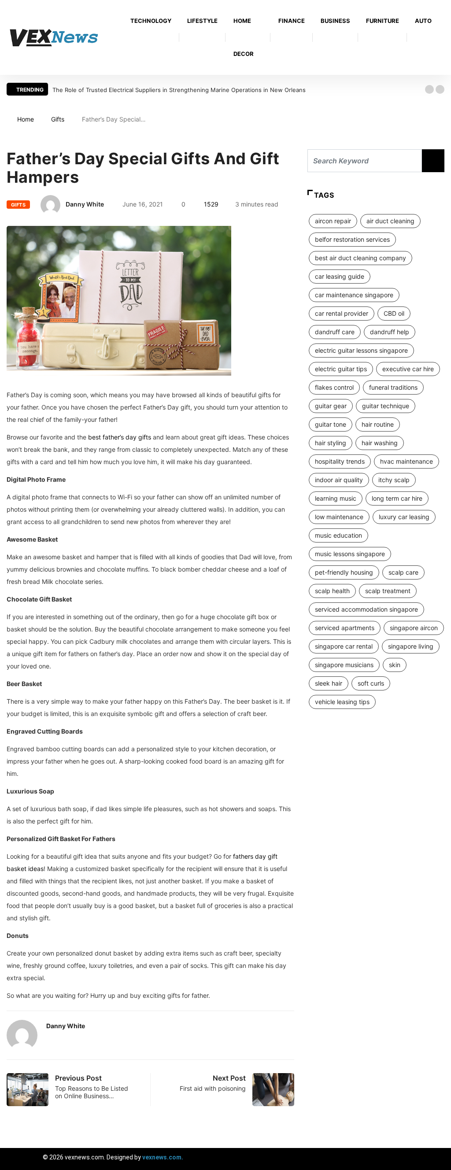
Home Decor (243, 37)
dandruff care (335, 332)
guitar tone (330, 424)
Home (25, 119)
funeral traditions (393, 387)
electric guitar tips (341, 369)
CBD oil (394, 313)
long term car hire (397, 498)
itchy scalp (394, 480)
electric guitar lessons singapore (361, 350)
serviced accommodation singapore (366, 609)
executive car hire (408, 369)
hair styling (330, 443)
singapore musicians (344, 664)
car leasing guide (339, 276)
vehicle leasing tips (342, 701)
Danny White (85, 204)
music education (338, 535)
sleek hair (328, 683)
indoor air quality (339, 480)
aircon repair (333, 221)
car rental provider (341, 313)
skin (394, 664)
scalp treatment (387, 590)
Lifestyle (202, 20)
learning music (335, 498)
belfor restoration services (352, 239)
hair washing (380, 443)
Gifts (57, 119)
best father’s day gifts (119, 437)
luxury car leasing (404, 516)
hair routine (378, 424)
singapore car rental (344, 646)
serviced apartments (344, 627)
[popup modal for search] (442, 37)
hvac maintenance (406, 461)
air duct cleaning (390, 221)
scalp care (403, 572)
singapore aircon (414, 627)
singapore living (410, 646)
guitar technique (385, 406)
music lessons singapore (350, 553)
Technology (150, 20)
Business (335, 20)
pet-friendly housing (344, 572)
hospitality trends (340, 461)
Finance (291, 20)
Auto (423, 20)
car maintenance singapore (354, 295)
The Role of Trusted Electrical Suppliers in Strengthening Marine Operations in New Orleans (179, 89)
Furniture (382, 20)
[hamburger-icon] (437, 1158)
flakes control (334, 387)
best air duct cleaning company (360, 258)
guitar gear (331, 406)
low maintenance (339, 516)
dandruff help (389, 332)
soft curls (371, 683)
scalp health (332, 590)
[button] (429, 89)
